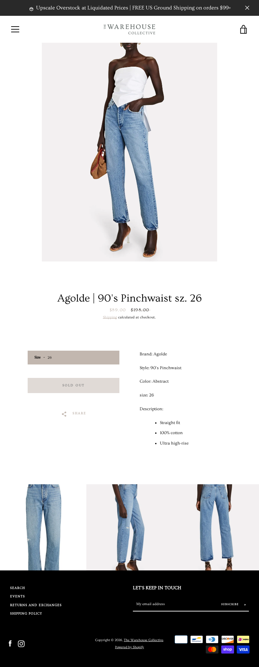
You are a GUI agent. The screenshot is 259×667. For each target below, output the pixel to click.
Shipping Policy (26, 614)
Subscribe (230, 604)
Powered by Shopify (129, 647)
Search (17, 588)
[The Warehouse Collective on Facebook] (10, 643)
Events (17, 596)
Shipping (110, 317)
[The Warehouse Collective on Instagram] (21, 643)
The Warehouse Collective (143, 640)
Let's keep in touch (157, 588)
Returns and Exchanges (36, 605)
